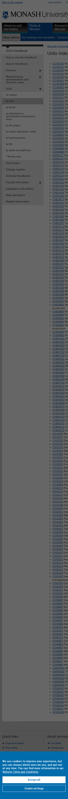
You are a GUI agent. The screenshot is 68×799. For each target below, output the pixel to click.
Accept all (34, 779)
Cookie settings (34, 788)
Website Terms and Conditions (20, 772)
